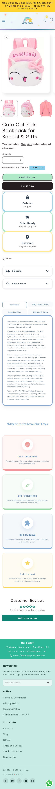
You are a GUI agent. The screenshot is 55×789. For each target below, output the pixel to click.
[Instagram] (19, 780)
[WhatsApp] (32, 780)
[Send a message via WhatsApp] (49, 783)
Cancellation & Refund (16, 714)
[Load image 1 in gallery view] (9, 108)
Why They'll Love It (40, 305)
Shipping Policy (11, 709)
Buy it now (27, 186)
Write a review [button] (27, 618)
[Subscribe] (48, 682)
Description (14, 305)
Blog (5, 734)
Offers (7, 740)
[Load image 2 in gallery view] (27, 108)
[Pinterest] (12, 780)
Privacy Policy (11, 703)
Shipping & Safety (40, 312)
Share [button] (9, 258)
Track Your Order (13, 751)
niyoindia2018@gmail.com (32, 651)
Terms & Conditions (14, 697)
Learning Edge (14, 312)
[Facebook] (5, 780)
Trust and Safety (12, 745)
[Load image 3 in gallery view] (45, 108)
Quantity (6, 154)
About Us (8, 728)
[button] (3, 20)
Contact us (9, 757)
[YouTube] (25, 780)
